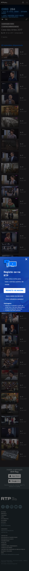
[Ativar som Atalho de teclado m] (6, 569)
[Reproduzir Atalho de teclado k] (2, 569)
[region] (14, 285)
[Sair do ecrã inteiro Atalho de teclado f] (26, 569)
